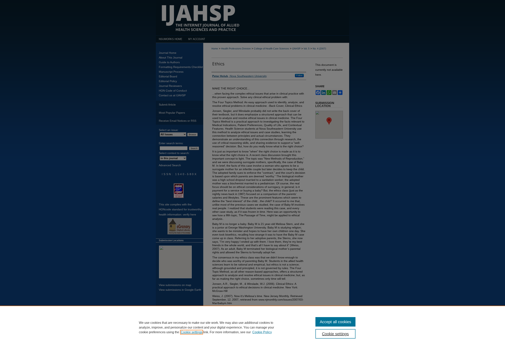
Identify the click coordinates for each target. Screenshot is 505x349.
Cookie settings (191, 332)
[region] (252, 327)
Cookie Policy (262, 332)
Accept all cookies (335, 322)
